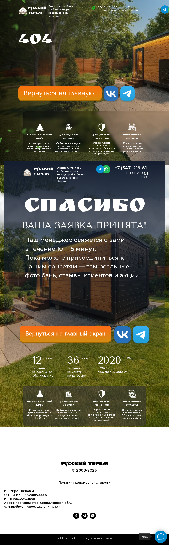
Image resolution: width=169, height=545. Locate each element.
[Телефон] (76, 517)
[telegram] (84, 517)
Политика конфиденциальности (84, 482)
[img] (60, 93)
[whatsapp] (93, 517)
